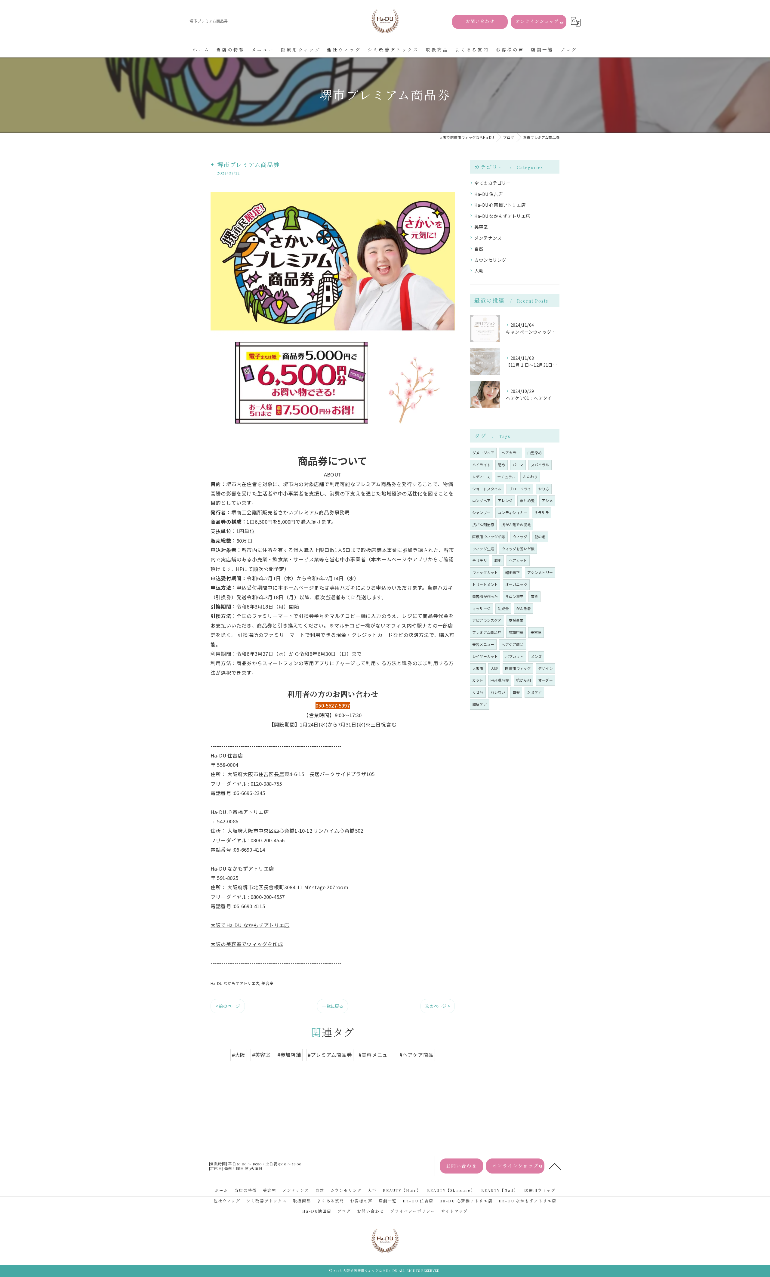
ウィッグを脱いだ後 (517, 548)
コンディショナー (512, 512)
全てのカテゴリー (492, 183)
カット (477, 680)
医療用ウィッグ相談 (488, 536)
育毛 (534, 596)
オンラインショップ (537, 21)
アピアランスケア (487, 620)
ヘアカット (518, 560)
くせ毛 (477, 692)
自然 (478, 248)
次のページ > (437, 1006)
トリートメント (485, 584)
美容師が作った (485, 596)
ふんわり (530, 476)
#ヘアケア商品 (416, 1054)
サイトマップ (454, 1211)
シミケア (534, 692)
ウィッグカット (485, 572)
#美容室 (261, 1054)
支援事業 (516, 620)
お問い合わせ (480, 21)
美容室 (267, 983)
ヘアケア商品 (512, 644)
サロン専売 (514, 596)
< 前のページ (227, 1006)
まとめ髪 (527, 500)
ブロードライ (520, 488)
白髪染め (534, 452)
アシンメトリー (540, 572)
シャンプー (481, 512)
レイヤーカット (485, 656)
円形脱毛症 (500, 680)
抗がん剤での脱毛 (516, 524)
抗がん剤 (523, 680)
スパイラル (540, 464)
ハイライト (481, 464)
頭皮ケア (479, 704)
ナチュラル (506, 476)
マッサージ (481, 608)
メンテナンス (488, 238)
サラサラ (541, 512)
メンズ (536, 656)
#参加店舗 (289, 1054)
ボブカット (514, 656)
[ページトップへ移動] (555, 1166)
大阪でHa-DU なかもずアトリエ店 (250, 925)
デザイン (545, 668)
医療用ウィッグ (518, 668)
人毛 (478, 270)
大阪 (494, 668)
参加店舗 (516, 632)
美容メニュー (483, 644)
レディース (481, 476)
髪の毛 (540, 536)
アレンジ (505, 500)
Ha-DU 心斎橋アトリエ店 (500, 205)
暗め (501, 464)
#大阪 (238, 1054)
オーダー (545, 680)
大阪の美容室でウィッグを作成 (247, 944)
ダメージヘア (483, 452)
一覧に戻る (332, 1006)
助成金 (503, 608)
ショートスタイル (487, 488)
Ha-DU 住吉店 (488, 194)
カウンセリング (490, 260)
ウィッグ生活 (483, 548)
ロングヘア (481, 500)
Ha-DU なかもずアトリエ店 (235, 983)
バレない (498, 692)
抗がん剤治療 (483, 524)
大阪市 (477, 668)
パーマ (518, 464)
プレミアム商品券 (486, 632)
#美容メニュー (376, 1054)
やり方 (543, 488)
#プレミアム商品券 (330, 1054)
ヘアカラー (510, 452)
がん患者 (523, 608)
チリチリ (479, 560)
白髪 (516, 692)
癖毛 (497, 560)
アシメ (547, 500)
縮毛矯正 (512, 572)
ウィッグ (520, 536)
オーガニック (516, 584)
